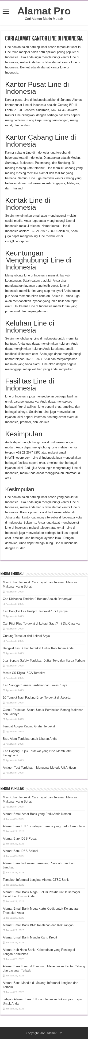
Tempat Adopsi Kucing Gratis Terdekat (29, 726)
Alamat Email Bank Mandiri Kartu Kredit (30, 937)
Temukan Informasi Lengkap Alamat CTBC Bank (36, 879)
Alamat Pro (44, 11)
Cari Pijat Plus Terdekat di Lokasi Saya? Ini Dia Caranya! (41, 623)
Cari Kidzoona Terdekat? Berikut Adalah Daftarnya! (37, 599)
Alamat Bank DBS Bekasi (20, 851)
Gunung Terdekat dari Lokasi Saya (26, 636)
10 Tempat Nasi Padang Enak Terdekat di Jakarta (36, 697)
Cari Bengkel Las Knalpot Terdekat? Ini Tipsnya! (36, 611)
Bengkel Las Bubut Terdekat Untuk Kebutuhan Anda (38, 648)
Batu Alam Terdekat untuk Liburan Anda (30, 738)
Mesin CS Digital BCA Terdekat (24, 673)
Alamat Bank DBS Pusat (20, 838)
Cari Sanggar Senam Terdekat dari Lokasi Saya (35, 685)
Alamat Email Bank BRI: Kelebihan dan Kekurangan (38, 925)
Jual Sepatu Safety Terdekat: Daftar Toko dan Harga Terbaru (44, 660)
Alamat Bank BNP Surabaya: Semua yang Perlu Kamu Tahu (44, 826)
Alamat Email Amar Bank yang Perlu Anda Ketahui (37, 814)
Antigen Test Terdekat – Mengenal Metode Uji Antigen (39, 767)
